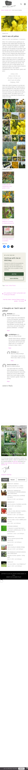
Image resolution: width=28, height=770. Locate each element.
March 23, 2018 (6, 39)
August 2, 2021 (10, 566)
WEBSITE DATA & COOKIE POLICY (13, 577)
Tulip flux (4, 204)
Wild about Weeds (17, 463)
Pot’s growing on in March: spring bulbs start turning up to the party (15, 293)
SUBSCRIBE (21, 768)
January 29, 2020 (11, 487)
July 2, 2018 (10, 523)
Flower (6, 285)
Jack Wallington (14, 39)
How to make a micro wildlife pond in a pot (16, 520)
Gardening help (17, 490)
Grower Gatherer (8, 463)
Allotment (9, 509)
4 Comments (22, 39)
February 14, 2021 (11, 549)
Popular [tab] (5, 480)
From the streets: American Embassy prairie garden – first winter (13, 300)
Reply (8, 330)
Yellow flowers (12, 285)
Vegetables (16, 483)
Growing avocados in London (15, 486)
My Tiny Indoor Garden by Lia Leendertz (7, 239)
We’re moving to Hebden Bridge (16, 547)
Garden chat (5, 33)
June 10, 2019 (10, 506)
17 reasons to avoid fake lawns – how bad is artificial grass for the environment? (16, 530)
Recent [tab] (13, 480)
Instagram (3, 474)
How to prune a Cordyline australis (16, 504)
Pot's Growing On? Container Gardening (16, 492)
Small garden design (12, 493)
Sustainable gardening (12, 526)
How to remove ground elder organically (15, 539)
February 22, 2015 (11, 499)
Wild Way (15, 461)
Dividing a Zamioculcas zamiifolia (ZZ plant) (16, 496)
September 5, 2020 (11, 533)
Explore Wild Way (14, 278)
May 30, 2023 (10, 542)
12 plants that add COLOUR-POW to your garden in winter (7, 186)
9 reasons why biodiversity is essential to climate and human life (8, 221)
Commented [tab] (21, 480)
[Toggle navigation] (25, 4)
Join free (14, 274)
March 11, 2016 (10, 559)
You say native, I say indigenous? (16, 564)
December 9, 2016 (11, 514)
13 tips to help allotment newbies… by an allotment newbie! (17, 512)
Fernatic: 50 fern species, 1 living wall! (16, 556)
